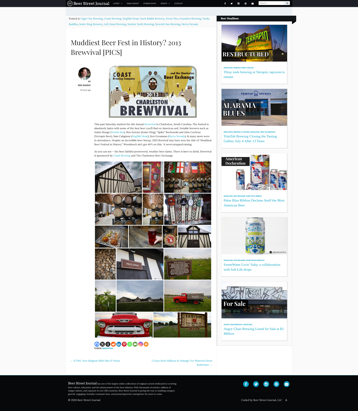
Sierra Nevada (190, 24)
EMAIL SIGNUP (133, 3)
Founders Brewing (190, 18)
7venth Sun (117, 132)
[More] (146, 344)
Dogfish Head (131, 18)
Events (164, 3)
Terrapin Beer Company (243, 68)
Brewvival (150, 124)
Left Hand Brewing (115, 24)
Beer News (228, 132)
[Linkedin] (118, 344)
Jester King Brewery (91, 24)
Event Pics (172, 18)
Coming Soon (149, 3)
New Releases (239, 196)
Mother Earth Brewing (140, 24)
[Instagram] (140, 344)
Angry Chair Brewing (233, 324)
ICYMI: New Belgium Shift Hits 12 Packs (95, 360)
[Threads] (107, 344)
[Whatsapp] (129, 344)
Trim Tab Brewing (267, 132)
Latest (116, 3)
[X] (102, 344)
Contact (179, 3)
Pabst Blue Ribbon (254, 196)
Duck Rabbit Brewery (152, 18)
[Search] (287, 3)
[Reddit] (113, 344)
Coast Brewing (112, 18)
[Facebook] (97, 344)
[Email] (135, 344)
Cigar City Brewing (92, 18)
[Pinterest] (124, 344)
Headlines (228, 68)
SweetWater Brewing (255, 260)
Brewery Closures (241, 132)
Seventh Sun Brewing (167, 24)
